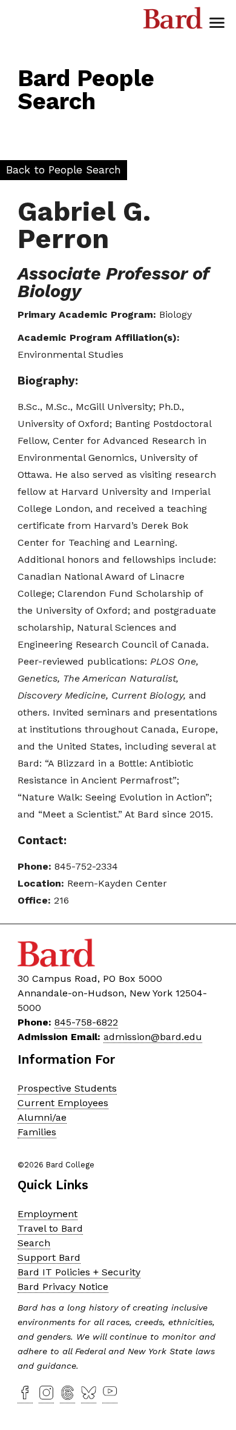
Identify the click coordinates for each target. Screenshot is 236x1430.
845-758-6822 (86, 1022)
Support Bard (49, 1257)
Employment (47, 1214)
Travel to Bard (50, 1228)
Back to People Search (63, 170)
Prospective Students (67, 1088)
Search (34, 1243)
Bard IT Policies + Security (79, 1272)
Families (37, 1132)
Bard (173, 21)
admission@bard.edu (152, 1036)
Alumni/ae (42, 1117)
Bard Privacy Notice (63, 1286)
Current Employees (63, 1103)
